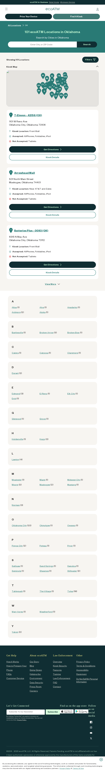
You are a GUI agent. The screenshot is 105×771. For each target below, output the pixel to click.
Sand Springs (46, 566)
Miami (42, 479)
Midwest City (73, 479)
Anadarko (72, 307)
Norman (16, 505)
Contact (57, 686)
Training (57, 674)
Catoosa (44, 352)
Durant (15, 373)
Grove (43, 418)
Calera (15, 352)
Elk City (71, 393)
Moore (15, 484)
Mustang (71, 484)
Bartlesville (17, 332)
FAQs (9, 674)
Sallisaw (16, 566)
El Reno (43, 393)
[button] (6, 9)
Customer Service (15, 678)
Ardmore (16, 312)
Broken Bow (73, 332)
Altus (14, 307)
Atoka (43, 312)
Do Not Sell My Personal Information (87, 680)
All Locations (14, 25)
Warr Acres (17, 611)
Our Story (34, 661)
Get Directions (51, 149)
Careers (34, 690)
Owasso (71, 525)
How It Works (12, 661)
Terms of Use (78, 768)
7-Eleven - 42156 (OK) (28, 115)
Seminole (16, 571)
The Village (45, 591)
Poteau (43, 545)
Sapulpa (71, 566)
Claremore (72, 352)
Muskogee (45, 484)
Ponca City (17, 545)
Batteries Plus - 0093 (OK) (31, 230)
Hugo (42, 439)
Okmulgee (45, 525)
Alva (42, 307)
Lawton (15, 459)
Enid (14, 398)
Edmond (16, 393)
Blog (32, 665)
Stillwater (72, 571)
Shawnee (44, 571)
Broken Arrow (47, 332)
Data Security (36, 682)
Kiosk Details (52, 157)
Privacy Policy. (22, 720)
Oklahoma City (19, 525)
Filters (88, 59)
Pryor (70, 545)
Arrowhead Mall (24, 172)
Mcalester (17, 479)
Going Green (36, 670)
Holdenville (17, 439)
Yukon (15, 632)
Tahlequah (17, 591)
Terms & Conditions (85, 665)
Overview (57, 661)
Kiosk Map (11, 66)
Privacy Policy (65, 768)
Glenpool (16, 418)
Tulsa (70, 591)
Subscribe (53, 712)
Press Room (36, 686)
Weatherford (46, 611)
